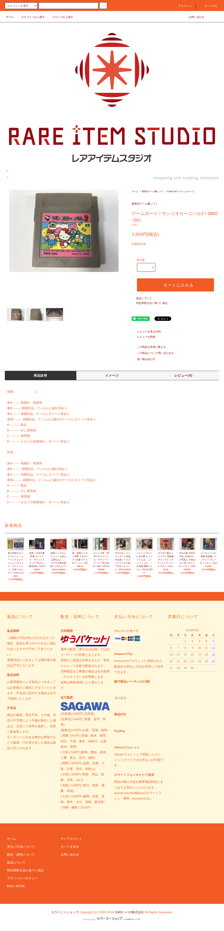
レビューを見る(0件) (149, 331)
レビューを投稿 (146, 336)
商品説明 (40, 375)
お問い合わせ (196, 17)
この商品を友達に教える (151, 346)
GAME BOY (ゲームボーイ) (180, 191)
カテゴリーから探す (33, 17)
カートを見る (70, 846)
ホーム (10, 16)
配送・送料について (21, 854)
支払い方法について (21, 846)
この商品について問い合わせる (155, 353)
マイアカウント (71, 838)
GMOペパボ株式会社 (129, 912)
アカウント (185, 5)
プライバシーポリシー (22, 878)
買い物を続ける (146, 359)
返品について (144, 298)
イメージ (112, 375)
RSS (10, 886)
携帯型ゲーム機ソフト (152, 191)
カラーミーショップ (65, 912)
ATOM (20, 886)
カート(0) (210, 5)
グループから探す (62, 17)
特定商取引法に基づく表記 (152, 303)
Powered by (89, 919)
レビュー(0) (183, 375)
